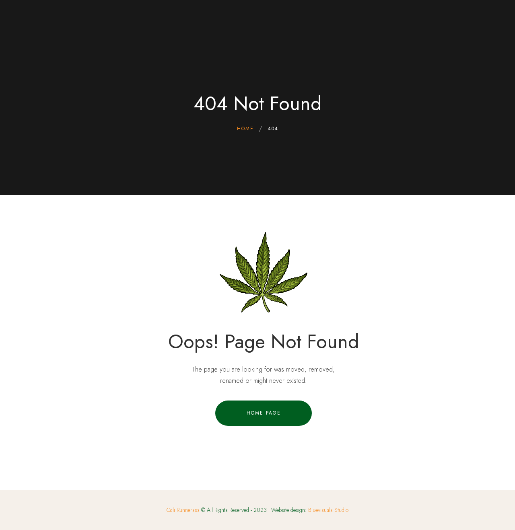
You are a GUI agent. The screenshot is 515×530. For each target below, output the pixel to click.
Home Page (264, 413)
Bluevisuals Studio (328, 510)
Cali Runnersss (183, 510)
